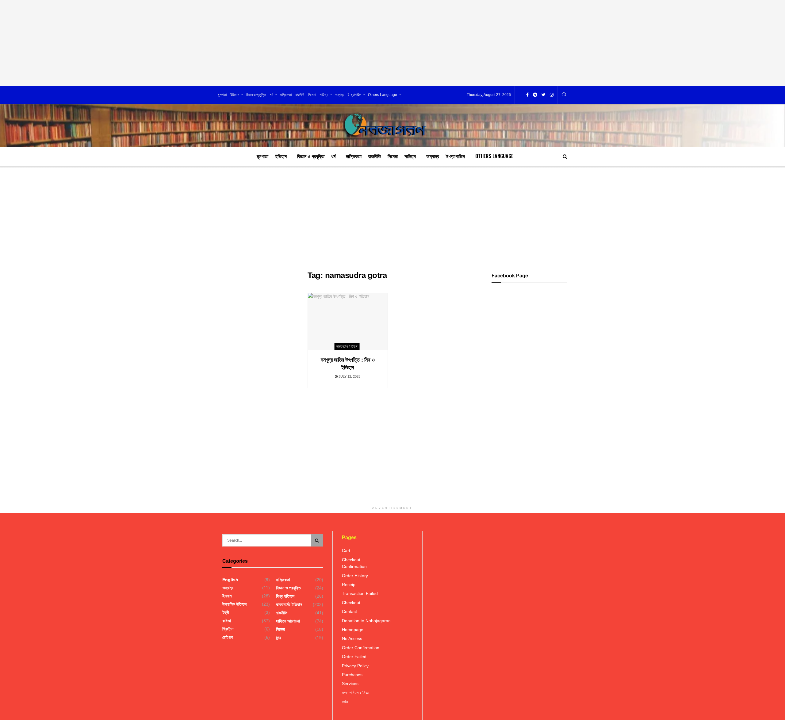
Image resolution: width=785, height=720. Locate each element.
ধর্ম (271, 95)
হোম (345, 701)
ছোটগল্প (227, 637)
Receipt (349, 584)
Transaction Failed (360, 593)
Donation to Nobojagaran (366, 620)
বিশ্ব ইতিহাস (285, 596)
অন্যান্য (339, 95)
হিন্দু (278, 637)
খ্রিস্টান (227, 629)
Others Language (382, 95)
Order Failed (354, 656)
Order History (355, 575)
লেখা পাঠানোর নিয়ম (355, 692)
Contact (349, 611)
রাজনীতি (299, 95)
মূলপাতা (222, 95)
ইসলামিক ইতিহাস (234, 604)
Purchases (352, 674)
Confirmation (354, 566)
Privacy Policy (355, 665)
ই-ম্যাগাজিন (354, 95)
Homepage (352, 629)
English (230, 579)
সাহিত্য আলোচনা (288, 621)
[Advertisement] (392, 43)
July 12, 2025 (349, 376)
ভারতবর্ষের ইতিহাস (347, 346)
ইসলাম (227, 595)
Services (350, 683)
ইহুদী (225, 612)
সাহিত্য (324, 95)
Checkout (351, 559)
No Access (352, 638)
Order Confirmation (360, 647)
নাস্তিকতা (286, 95)
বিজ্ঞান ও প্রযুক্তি (256, 95)
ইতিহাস (234, 95)
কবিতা (226, 620)
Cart (346, 550)
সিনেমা (312, 95)
